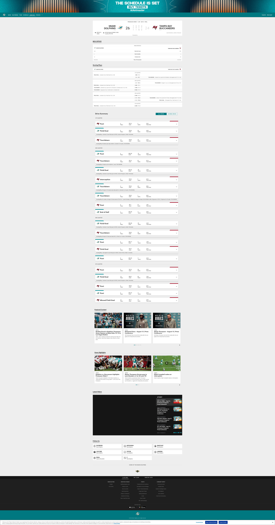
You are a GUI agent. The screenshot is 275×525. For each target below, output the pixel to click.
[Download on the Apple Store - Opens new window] (132, 507)
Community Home (161, 484)
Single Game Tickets (143, 491)
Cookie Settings (199, 522)
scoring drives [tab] (172, 114)
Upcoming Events (125, 491)
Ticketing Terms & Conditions (142, 484)
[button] (136, 123)
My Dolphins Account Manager (143, 486)
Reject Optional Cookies (211, 522)
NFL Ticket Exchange (143, 500)
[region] (137, 522)
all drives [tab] (161, 114)
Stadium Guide (125, 486)
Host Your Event (125, 488)
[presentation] (179, 345)
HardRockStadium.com (125, 484)
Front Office (111, 486)
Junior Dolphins (161, 493)
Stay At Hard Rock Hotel (125, 498)
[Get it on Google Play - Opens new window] (142, 508)
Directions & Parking (125, 495)
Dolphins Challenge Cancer (161, 488)
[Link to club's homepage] (4, 15)
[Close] (272, 522)
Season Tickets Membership (142, 488)
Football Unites (161, 486)
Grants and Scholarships (161, 495)
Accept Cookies (223, 522)
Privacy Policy (117, 523)
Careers (111, 484)
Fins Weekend (161, 491)
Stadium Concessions (125, 493)
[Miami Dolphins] (137, 513)
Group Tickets (142, 498)
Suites (143, 495)
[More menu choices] (42, 14)
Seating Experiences (143, 493)
